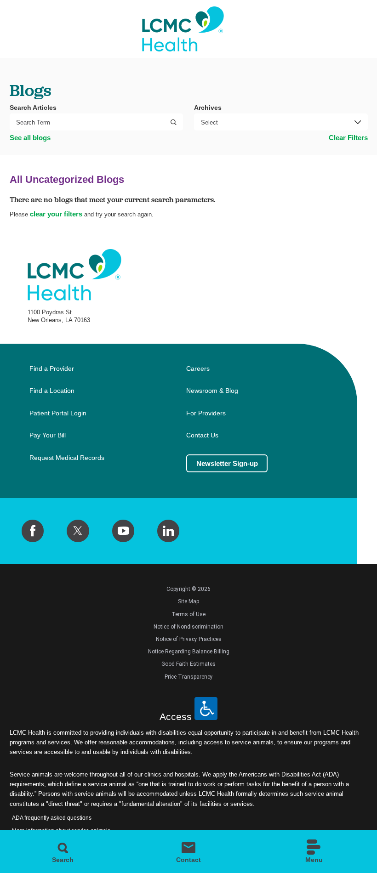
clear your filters (56, 214)
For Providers (206, 413)
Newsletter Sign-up (227, 463)
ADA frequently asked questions (51, 818)
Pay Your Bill (47, 435)
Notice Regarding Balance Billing (188, 651)
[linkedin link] (168, 531)
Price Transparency (189, 677)
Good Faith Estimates (188, 664)
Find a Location (51, 390)
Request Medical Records (66, 457)
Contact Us (202, 435)
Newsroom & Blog (212, 390)
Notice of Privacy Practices (189, 639)
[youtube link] (123, 531)
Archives (208, 107)
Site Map (188, 601)
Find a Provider (51, 368)
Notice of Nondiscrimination (188, 627)
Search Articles (33, 107)
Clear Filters (348, 138)
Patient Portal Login (57, 413)
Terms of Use (188, 614)
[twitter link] (78, 531)
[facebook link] (33, 531)
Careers (198, 368)
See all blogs (30, 138)
